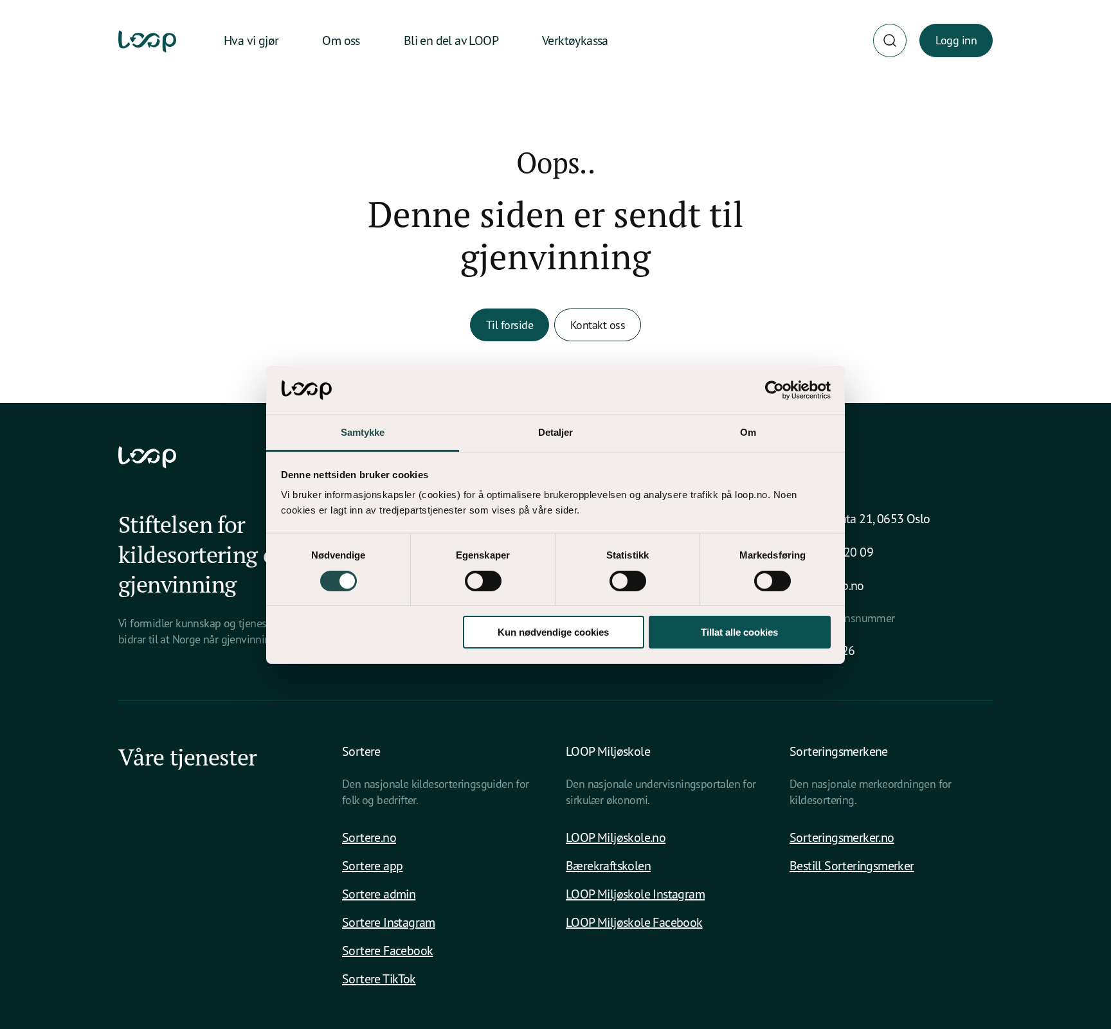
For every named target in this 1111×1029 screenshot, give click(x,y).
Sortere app (372, 865)
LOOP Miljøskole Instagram (635, 894)
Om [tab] (748, 432)
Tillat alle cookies (739, 632)
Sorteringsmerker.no (842, 837)
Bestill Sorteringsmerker (852, 865)
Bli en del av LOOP (451, 40)
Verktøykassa (575, 40)
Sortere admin (378, 894)
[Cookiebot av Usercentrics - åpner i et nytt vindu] (774, 390)
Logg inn (956, 40)
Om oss (340, 40)
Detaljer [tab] (556, 432)
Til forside (509, 325)
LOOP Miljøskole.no (615, 837)
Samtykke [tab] (363, 432)
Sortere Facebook (387, 950)
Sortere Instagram (388, 922)
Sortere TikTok (379, 979)
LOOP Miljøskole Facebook (634, 922)
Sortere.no (369, 837)
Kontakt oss (597, 325)
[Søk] (890, 40)
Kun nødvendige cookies (553, 632)
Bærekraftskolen (608, 865)
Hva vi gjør (251, 40)
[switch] (483, 581)
